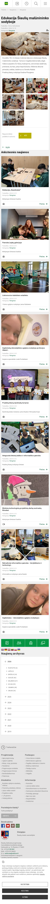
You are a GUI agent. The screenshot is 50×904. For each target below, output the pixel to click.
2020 (9, 726)
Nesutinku (25, 891)
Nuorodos (29, 783)
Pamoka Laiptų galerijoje (12, 243)
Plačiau (42, 204)
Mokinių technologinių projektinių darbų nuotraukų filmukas (22, 509)
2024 (9, 703)
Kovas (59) (12, 684)
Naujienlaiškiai (30, 799)
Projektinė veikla (7, 793)
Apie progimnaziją (8, 758)
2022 (9, 714)
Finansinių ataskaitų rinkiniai (11, 788)
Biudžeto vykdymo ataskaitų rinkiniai (11, 784)
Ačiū (23, 136)
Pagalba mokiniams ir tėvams (35, 763)
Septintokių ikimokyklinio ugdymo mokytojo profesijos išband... (23, 349)
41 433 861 (11, 849)
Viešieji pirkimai (7, 798)
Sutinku (25, 897)
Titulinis (4, 10)
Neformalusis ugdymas (33, 761)
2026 (9, 662)
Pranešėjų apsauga (32, 793)
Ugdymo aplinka (7, 761)
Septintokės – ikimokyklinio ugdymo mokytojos (20, 618)
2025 (9, 697)
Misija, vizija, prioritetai (9, 763)
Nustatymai (25, 884)
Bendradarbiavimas (8, 773)
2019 (9, 732)
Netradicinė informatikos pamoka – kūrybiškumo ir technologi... (22, 564)
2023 (9, 708)
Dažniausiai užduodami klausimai (37, 791)
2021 (9, 720)
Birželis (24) (12, 674)
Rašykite (6, 816)
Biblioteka (29, 771)
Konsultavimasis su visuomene (36, 788)
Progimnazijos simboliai (10, 768)
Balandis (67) (13, 681)
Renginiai (23, 10)
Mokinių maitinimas (32, 766)
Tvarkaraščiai (11, 747)
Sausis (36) (12, 691)
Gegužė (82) (12, 678)
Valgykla (29, 773)
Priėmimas (5, 776)
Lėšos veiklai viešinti (8, 790)
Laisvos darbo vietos (32, 786)
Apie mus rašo (30, 796)
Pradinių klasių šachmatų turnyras (15, 403)
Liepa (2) (11, 671)
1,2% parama (6, 796)
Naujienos (13, 10)
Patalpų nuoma (31, 768)
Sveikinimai (29, 801)
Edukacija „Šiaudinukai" (11, 190)
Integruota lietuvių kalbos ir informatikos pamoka (21, 456)
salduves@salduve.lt (11, 853)
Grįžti (8, 147)
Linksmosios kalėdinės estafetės (15, 295)
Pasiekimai (5, 766)
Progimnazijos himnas (9, 771)
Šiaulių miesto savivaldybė (26, 835)
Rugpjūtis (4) (12, 668)
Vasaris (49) (12, 687)
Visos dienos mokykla (33, 758)
